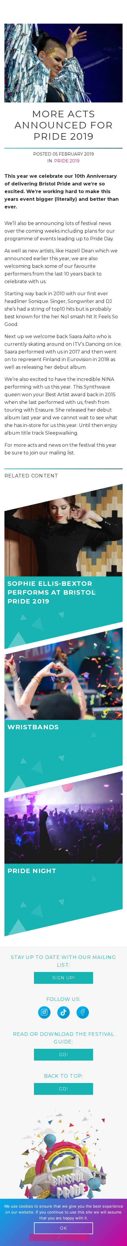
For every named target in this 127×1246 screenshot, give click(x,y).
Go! (63, 1054)
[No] (59, 1237)
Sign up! (63, 978)
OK (63, 1228)
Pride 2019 (66, 161)
